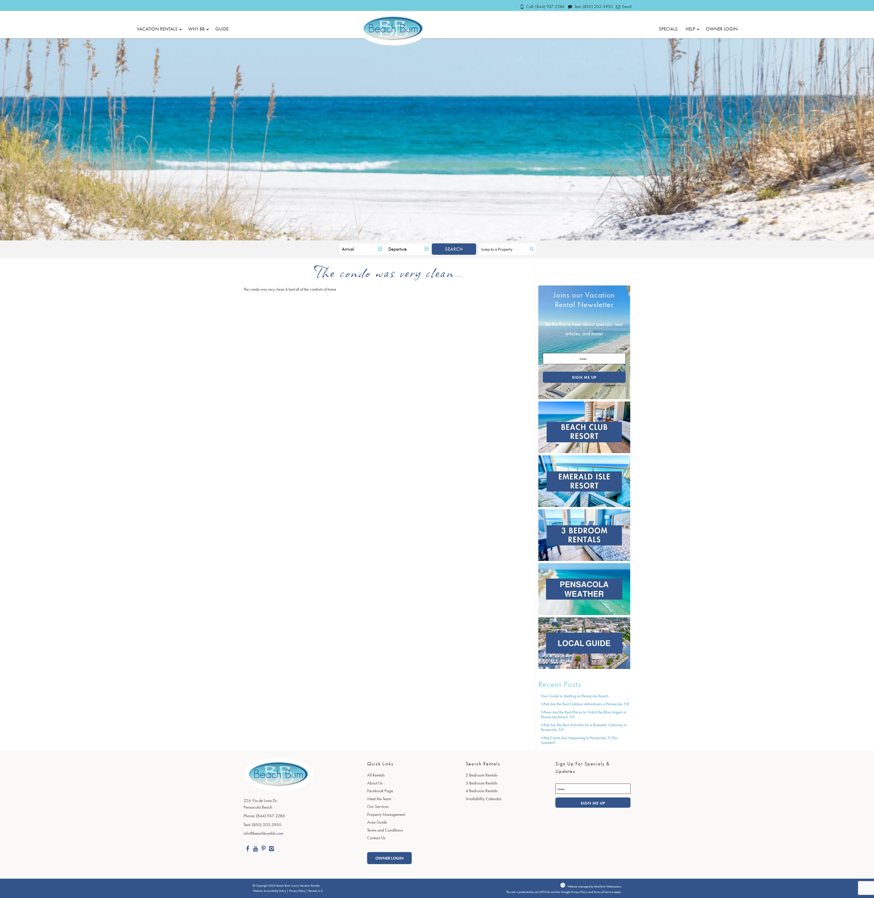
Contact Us (376, 838)
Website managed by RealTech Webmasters (594, 886)
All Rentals (376, 775)
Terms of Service (603, 892)
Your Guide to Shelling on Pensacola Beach (574, 696)
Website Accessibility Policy (269, 891)
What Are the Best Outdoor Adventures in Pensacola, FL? (585, 703)
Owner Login (722, 29)
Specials (668, 29)
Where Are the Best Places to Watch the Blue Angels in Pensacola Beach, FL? (583, 714)
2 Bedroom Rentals (482, 775)
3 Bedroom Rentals (482, 783)
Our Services (378, 806)
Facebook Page (380, 791)
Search (454, 249)
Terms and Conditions (385, 830)
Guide (222, 29)
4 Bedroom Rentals (482, 791)
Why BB (196, 29)
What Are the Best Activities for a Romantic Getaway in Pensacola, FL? (584, 727)
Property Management (386, 814)
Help (690, 29)
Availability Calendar (484, 799)
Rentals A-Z (315, 891)
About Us (375, 783)
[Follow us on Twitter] (263, 849)
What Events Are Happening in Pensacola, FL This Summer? (579, 740)
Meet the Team (379, 799)
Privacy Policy (297, 891)
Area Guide (377, 822)
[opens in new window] (248, 849)
